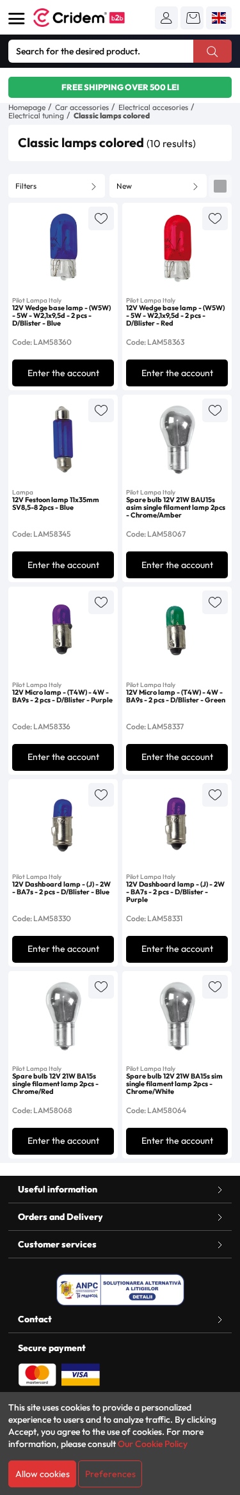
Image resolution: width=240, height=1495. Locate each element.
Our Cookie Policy (153, 1444)
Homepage (26, 107)
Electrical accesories (153, 107)
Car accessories (82, 107)
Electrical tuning (36, 115)
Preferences (110, 1474)
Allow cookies (42, 1474)
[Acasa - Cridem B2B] (93, 17)
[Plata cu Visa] (80, 1373)
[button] (166, 18)
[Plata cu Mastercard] (37, 1373)
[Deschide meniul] (16, 18)
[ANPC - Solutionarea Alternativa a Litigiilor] (120, 1290)
